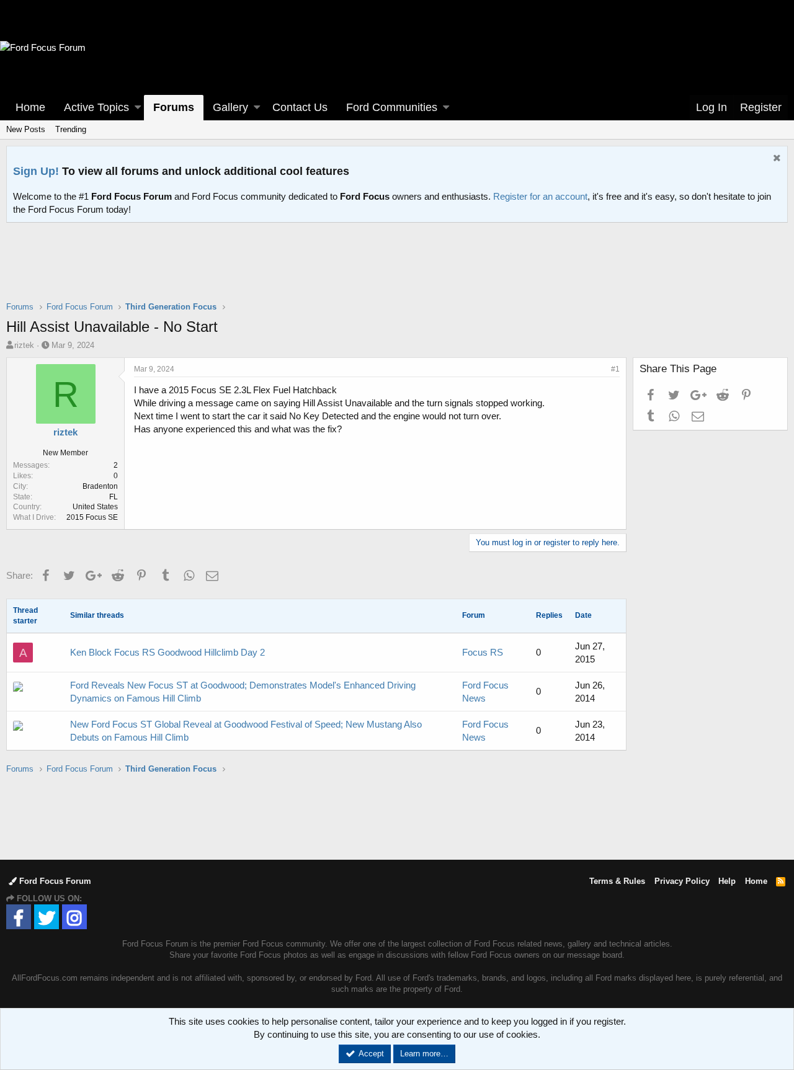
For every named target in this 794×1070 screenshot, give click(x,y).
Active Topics (96, 107)
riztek (24, 345)
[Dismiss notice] (775, 159)
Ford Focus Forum (54, 881)
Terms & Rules (617, 881)
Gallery (230, 107)
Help (727, 881)
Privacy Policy (682, 881)
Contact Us (300, 107)
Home (30, 107)
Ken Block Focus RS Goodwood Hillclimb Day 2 (167, 652)
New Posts (25, 129)
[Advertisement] (397, 270)
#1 (615, 369)
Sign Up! (36, 171)
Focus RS (482, 652)
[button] (138, 107)
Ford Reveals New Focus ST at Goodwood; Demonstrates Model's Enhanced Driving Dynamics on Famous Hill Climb (243, 691)
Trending (70, 129)
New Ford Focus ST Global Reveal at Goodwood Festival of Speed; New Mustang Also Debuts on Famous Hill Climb (246, 730)
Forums (173, 107)
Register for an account (540, 196)
